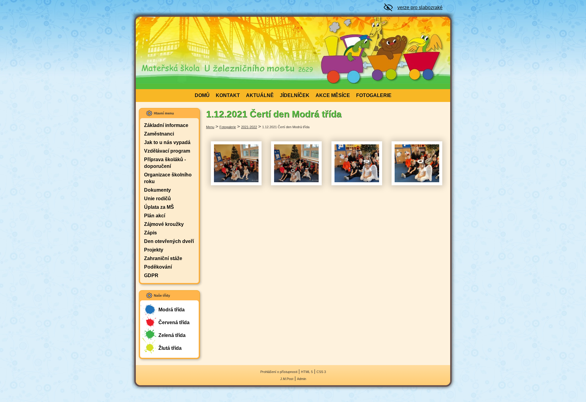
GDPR (151, 275)
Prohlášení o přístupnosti (278, 372)
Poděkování (158, 267)
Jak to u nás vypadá (167, 142)
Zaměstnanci (159, 133)
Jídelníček (294, 95)
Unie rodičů (157, 198)
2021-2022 (249, 127)
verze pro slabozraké (420, 7)
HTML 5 (307, 372)
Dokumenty (157, 190)
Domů (202, 95)
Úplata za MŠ (159, 207)
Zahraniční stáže (163, 258)
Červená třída (174, 322)
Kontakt (228, 95)
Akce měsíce (333, 95)
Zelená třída (172, 335)
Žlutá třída (170, 348)
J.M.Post (286, 379)
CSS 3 (321, 372)
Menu (210, 127)
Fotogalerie (374, 95)
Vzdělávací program (167, 151)
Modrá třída (171, 309)
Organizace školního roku (168, 178)
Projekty (153, 249)
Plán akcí (154, 215)
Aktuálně (260, 95)
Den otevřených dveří (169, 241)
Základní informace (166, 125)
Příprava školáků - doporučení (165, 163)
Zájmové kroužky (164, 224)
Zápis (150, 232)
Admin (301, 379)
